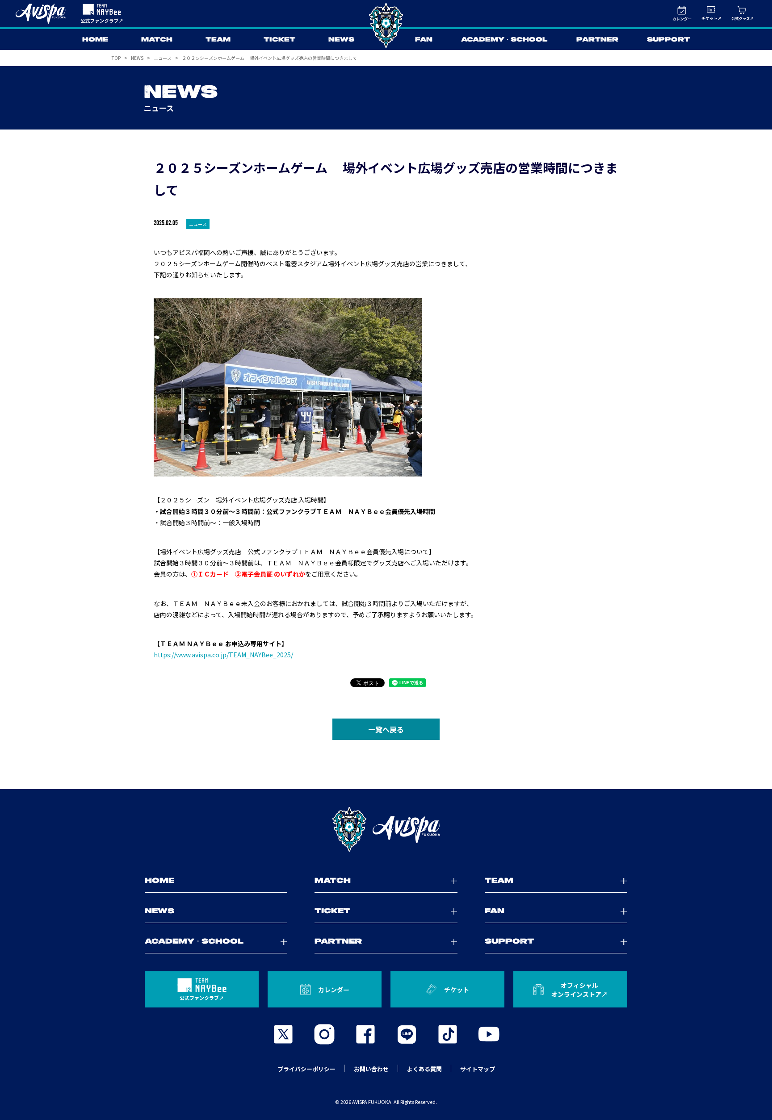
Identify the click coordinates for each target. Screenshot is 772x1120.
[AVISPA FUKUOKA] (386, 829)
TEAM (218, 39)
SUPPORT (668, 39)
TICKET (279, 39)
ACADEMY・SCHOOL (504, 39)
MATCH (156, 39)
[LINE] (406, 1034)
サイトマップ (477, 1069)
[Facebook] (365, 1034)
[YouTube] (488, 1034)
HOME (95, 39)
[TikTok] (447, 1034)
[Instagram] (324, 1034)
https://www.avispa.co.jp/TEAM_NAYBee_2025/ (223, 654)
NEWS (341, 39)
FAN (423, 39)
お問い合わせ (371, 1069)
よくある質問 (424, 1069)
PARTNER (597, 39)
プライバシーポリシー (306, 1069)
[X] (283, 1034)
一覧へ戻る (386, 729)
